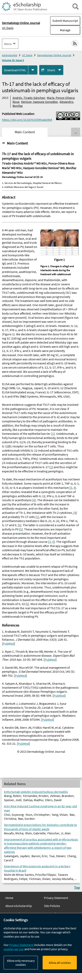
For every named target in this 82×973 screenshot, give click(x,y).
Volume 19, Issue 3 (13, 60)
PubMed (8, 643)
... (75, 132)
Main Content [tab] (25, 132)
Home (9, 898)
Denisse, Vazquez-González (39, 102)
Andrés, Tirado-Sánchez (29, 98)
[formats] (32, 69)
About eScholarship (18, 906)
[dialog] (41, 943)
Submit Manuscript (65, 21)
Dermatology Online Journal (54, 55)
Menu (8, 44)
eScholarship (9, 55)
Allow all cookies (60, 963)
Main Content (17, 143)
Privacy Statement (56, 898)
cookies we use (14, 949)
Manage (60, 30)
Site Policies (52, 906)
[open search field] (75, 6)
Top (77, 887)
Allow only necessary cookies (21, 963)
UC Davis (8, 28)
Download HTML (15, 70)
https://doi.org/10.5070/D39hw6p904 (27, 120)
